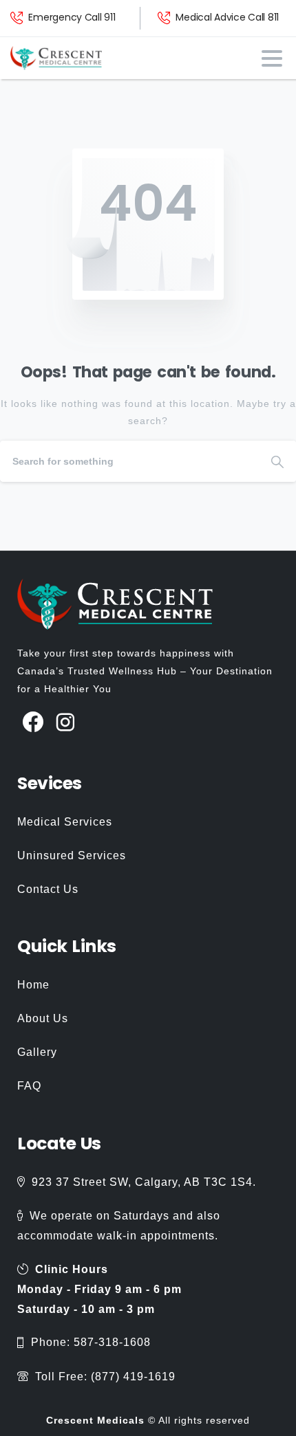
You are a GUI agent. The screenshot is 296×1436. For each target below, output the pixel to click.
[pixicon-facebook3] (33, 722)
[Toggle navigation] (272, 58)
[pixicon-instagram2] (66, 722)
